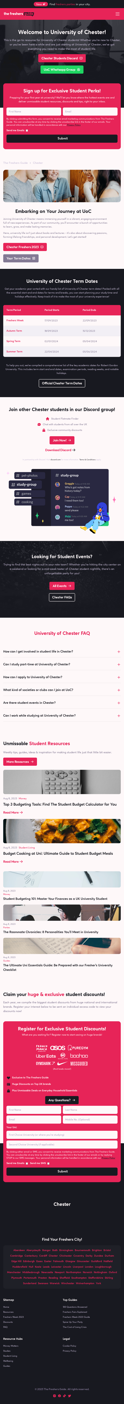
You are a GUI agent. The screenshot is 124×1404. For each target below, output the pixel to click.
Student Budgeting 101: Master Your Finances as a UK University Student (55, 899)
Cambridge (16, 1256)
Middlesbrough (31, 1272)
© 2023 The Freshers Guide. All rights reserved (62, 1389)
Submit (63, 138)
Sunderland (29, 1283)
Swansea (43, 1283)
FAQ (5, 1327)
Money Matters (10, 1345)
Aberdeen (19, 1250)
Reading (53, 1278)
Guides (6, 960)
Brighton (97, 1250)
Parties (6, 927)
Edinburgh (29, 1261)
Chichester (65, 1256)
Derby (89, 1256)
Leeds (46, 1267)
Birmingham (66, 1250)
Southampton (79, 1278)
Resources (8, 1312)
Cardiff (43, 1256)
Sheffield (65, 1278)
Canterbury (31, 1256)
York (98, 1283)
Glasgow (70, 1261)
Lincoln (67, 1267)
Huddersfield (19, 1267)
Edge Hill (16, 1261)
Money (22, 798)
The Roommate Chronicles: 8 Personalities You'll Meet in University (50, 932)
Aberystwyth (33, 1250)
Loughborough (103, 1267)
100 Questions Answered (75, 1307)
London (89, 1267)
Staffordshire (95, 1278)
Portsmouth (30, 1278)
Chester (53, 1256)
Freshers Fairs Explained (75, 1312)
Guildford (96, 1261)
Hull (31, 1267)
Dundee (98, 1256)
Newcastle (47, 1272)
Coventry (78, 1256)
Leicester (56, 1267)
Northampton (73, 1272)
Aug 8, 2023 (10, 798)
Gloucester (83, 1261)
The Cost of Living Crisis (75, 1327)
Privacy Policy (74, 125)
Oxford (113, 1272)
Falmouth (58, 1261)
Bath (55, 1250)
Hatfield (108, 1261)
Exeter (48, 1261)
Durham (109, 1256)
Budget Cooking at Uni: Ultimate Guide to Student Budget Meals (58, 854)
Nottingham (100, 1272)
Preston (42, 1278)
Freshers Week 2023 (13, 1317)
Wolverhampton (85, 1283)
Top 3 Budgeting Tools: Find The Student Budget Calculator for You (60, 805)
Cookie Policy (69, 1345)
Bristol (107, 1250)
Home (6, 1307)
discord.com (56, 459)
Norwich (87, 1272)
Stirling (109, 1278)
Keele (38, 1267)
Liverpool (78, 1267)
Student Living (27, 847)
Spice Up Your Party (73, 1322)
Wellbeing (8, 1361)
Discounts (8, 1322)
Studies (6, 1351)
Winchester (67, 1283)
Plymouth (16, 1278)
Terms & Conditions (87, 459)
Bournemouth (82, 1250)
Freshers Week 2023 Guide (76, 1317)
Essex (39, 1261)
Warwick (55, 1283)
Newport (59, 1272)
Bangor (46, 1250)
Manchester (14, 1272)
